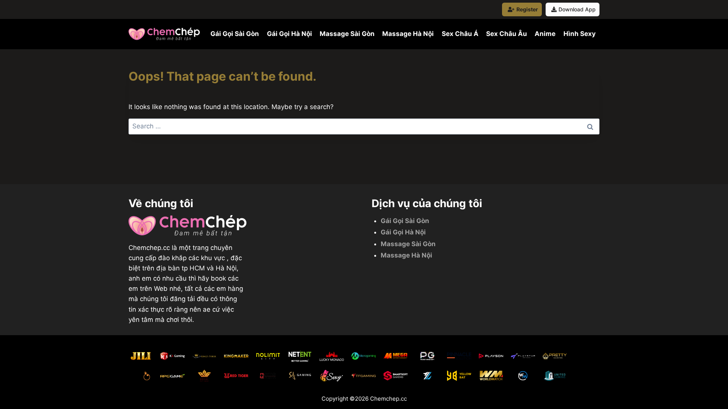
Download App (577, 9)
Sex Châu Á (460, 33)
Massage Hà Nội (408, 33)
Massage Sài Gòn (347, 33)
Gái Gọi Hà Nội (289, 33)
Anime (545, 33)
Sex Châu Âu (506, 33)
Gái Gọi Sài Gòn (234, 33)
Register (527, 9)
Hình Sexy (579, 33)
